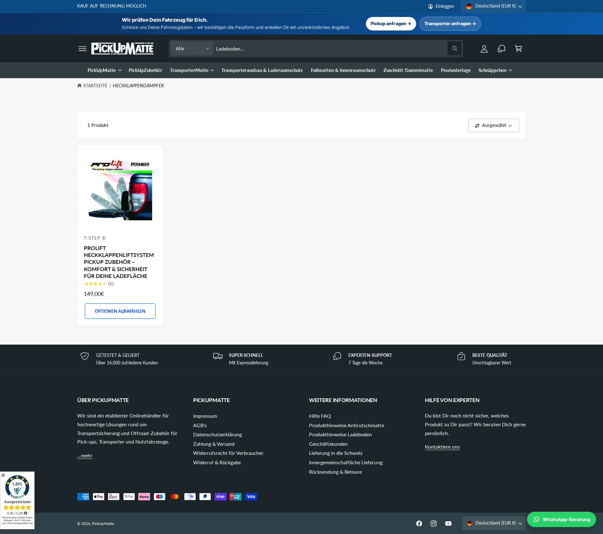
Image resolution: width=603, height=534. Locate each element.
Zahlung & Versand (214, 444)
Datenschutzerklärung (217, 434)
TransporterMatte (189, 70)
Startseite (95, 85)
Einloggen (445, 6)
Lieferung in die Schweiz (335, 453)
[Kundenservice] (501, 48)
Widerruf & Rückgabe (217, 462)
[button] (82, 48)
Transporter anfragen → (450, 23)
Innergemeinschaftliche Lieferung (346, 462)
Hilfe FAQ (320, 416)
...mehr (84, 455)
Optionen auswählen (120, 311)
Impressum (205, 416)
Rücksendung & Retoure (335, 472)
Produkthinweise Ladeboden (340, 434)
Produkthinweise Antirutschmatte (346, 425)
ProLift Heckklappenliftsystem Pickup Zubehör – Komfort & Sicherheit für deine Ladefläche (119, 262)
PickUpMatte (102, 70)
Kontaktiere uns (442, 447)
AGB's (200, 425)
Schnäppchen (492, 70)
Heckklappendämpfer (138, 85)
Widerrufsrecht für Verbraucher (228, 453)
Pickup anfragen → (391, 23)
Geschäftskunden (328, 444)
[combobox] (339, 48)
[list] (301, 359)
